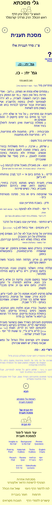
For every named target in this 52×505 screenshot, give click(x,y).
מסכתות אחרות (26, 479)
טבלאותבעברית (32, 458)
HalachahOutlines (21, 450)
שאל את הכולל (11, 488)
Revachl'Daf (12, 458)
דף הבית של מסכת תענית (26, 411)
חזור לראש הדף (26, 80)
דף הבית (26, 424)
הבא (26, 391)
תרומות (36, 494)
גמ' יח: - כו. (26, 64)
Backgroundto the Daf (26, 442)
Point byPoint (10, 450)
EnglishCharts (42, 450)
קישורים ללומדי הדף (38, 500)
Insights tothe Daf (13, 442)
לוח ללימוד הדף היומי (37, 488)
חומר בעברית (19, 494)
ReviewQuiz (22, 458)
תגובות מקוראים (12, 500)
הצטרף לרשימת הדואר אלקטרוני (26, 482)
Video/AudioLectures (31, 466)
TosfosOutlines (32, 450)
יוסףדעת (41, 458)
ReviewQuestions (39, 442)
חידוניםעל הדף (19, 466)
